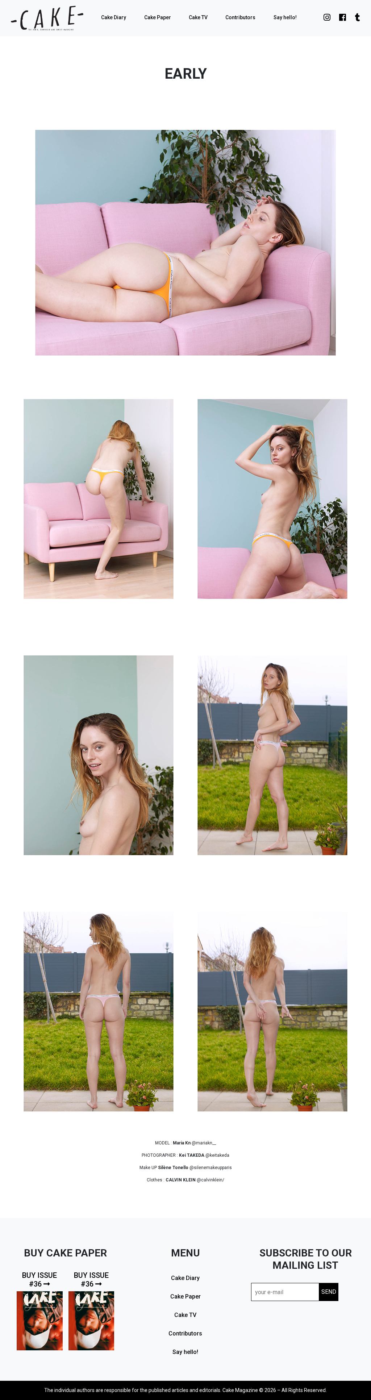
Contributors (240, 17)
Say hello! (285, 17)
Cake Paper (157, 17)
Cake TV (198, 17)
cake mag (47, 18)
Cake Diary (113, 17)
